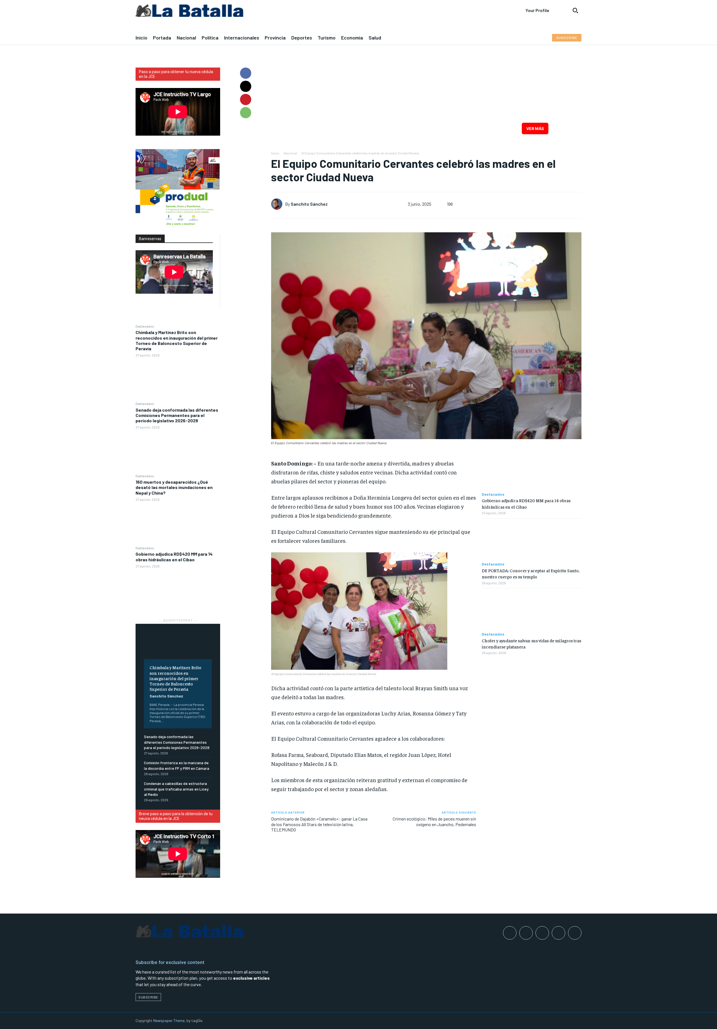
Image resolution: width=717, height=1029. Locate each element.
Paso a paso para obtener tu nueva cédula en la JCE (176, 74)
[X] (245, 86)
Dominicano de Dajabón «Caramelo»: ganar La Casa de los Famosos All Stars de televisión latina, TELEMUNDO (319, 824)
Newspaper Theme (169, 1020)
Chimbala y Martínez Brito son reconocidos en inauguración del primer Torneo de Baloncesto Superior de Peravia (177, 340)
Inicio (275, 153)
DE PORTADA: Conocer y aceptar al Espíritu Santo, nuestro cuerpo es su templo (530, 573)
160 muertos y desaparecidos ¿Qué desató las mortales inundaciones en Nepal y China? (174, 487)
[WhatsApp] (245, 112)
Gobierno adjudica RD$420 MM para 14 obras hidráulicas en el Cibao (174, 556)
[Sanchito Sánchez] (278, 204)
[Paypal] (542, 933)
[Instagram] (526, 933)
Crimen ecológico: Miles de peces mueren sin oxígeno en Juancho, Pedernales (434, 821)
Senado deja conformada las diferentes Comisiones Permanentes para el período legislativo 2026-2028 (177, 415)
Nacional (290, 153)
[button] (575, 10)
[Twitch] (558, 933)
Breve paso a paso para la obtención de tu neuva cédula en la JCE (176, 816)
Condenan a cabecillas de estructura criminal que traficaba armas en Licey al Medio (176, 789)
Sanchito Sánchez (166, 696)
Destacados (145, 326)
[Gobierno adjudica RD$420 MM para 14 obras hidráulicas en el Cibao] (178, 590)
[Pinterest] (245, 99)
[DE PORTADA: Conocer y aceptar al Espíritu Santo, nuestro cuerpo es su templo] (531, 540)
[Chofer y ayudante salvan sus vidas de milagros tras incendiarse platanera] (531, 610)
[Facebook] (245, 73)
